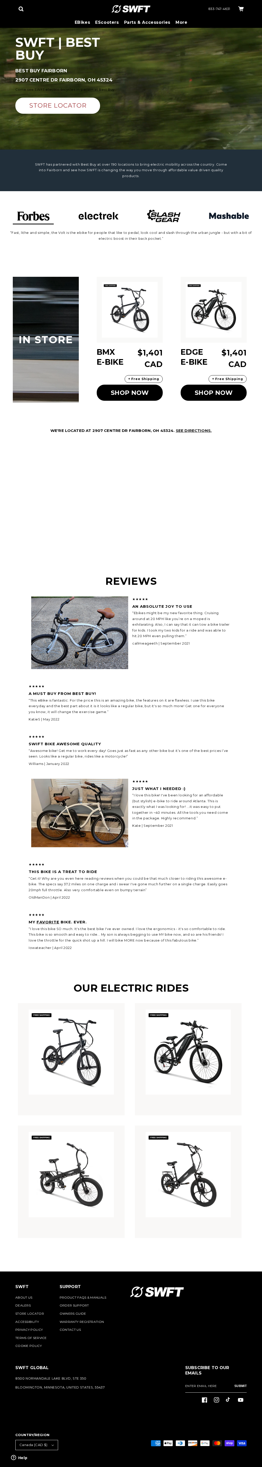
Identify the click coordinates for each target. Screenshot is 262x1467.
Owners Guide (73, 1313)
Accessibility (27, 1322)
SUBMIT (240, 1386)
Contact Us (70, 1330)
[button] (21, 9)
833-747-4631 (219, 9)
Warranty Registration (82, 1322)
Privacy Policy (29, 1330)
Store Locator (29, 1313)
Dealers (23, 1305)
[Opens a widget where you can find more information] (19, 1458)
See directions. (194, 430)
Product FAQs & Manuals (83, 1297)
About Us (23, 1297)
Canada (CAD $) (33, 1445)
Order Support (74, 1305)
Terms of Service (31, 1338)
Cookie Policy (28, 1346)
